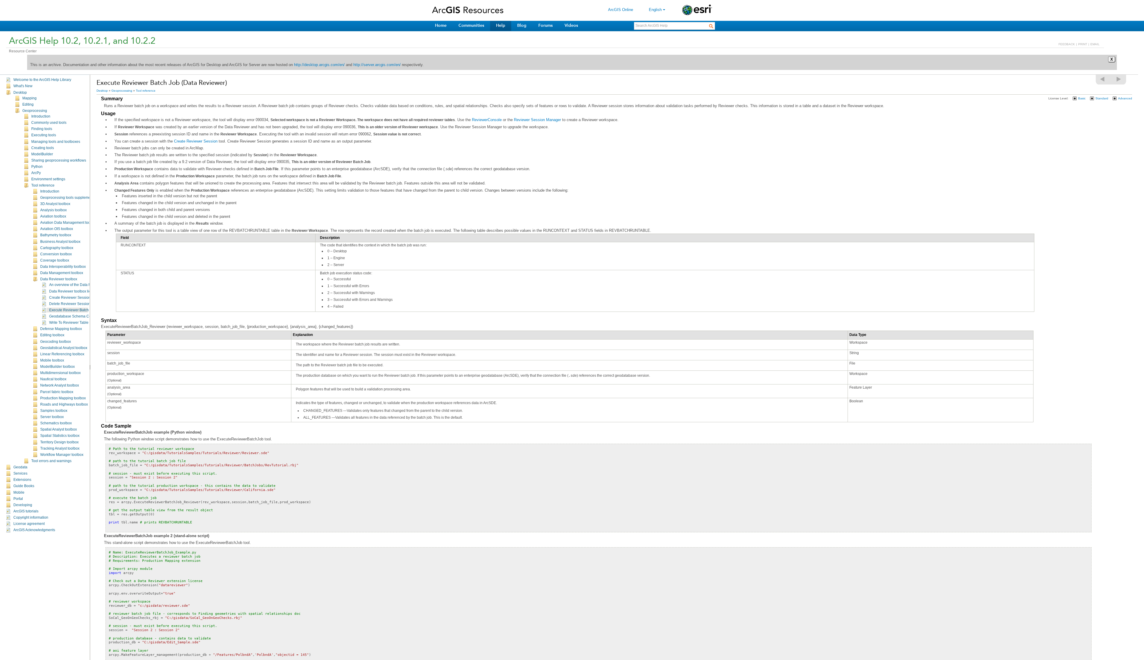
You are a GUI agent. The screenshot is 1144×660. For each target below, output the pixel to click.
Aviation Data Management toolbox (68, 222)
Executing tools (43, 135)
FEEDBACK (1066, 44)
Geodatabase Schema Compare (75, 316)
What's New (22, 86)
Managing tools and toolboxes (55, 141)
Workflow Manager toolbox (61, 454)
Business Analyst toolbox (60, 241)
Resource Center (23, 51)
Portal (18, 499)
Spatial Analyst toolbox (58, 429)
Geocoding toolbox (55, 341)
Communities (471, 25)
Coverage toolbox (54, 260)
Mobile (18, 492)
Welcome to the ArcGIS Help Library (42, 80)
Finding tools (41, 129)
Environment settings (48, 179)
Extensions (22, 479)
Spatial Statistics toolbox (60, 435)
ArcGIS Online (620, 9)
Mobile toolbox (52, 360)
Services (20, 473)
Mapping (29, 98)
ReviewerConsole (487, 120)
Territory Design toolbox (59, 442)
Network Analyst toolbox (59, 385)
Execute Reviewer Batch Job (72, 310)
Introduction (40, 116)
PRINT (1082, 44)
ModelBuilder (42, 154)
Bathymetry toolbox (55, 235)
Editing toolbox (52, 335)
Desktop (20, 92)
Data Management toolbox (61, 273)
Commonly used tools (48, 122)
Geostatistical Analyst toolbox (63, 348)
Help (500, 25)
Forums (545, 25)
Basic (1082, 98)
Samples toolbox (53, 410)
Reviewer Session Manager (537, 120)
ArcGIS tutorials (25, 511)
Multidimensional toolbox (60, 373)
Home (441, 25)
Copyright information (30, 517)
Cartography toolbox (56, 248)
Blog (521, 25)
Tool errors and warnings (51, 461)
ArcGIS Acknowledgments (34, 530)
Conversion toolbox (56, 254)
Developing (22, 505)
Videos (571, 25)
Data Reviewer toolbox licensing (75, 291)
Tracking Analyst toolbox (60, 448)
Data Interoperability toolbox (63, 266)
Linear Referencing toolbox (62, 354)
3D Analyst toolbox (55, 204)
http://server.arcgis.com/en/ (377, 64)
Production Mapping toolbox (63, 398)
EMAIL (1095, 44)
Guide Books (23, 486)
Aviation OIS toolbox (56, 229)
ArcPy (36, 173)
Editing (28, 104)
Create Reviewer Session (70, 297)
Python (37, 166)
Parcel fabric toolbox (56, 392)
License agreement (29, 524)
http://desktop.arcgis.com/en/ (319, 64)
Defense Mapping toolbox (61, 329)
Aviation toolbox (53, 216)
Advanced (1125, 98)
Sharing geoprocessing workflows (58, 160)
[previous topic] (1102, 79)
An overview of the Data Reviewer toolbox (83, 285)
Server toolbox (52, 417)
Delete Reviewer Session (69, 304)
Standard (1101, 98)
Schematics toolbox (56, 423)
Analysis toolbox (53, 210)
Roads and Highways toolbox (64, 404)
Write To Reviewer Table (68, 322)
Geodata (20, 467)
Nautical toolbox (53, 379)
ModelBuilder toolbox (57, 366)
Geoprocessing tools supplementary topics (74, 197)
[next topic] (1119, 79)
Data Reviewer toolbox (58, 279)
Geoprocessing (34, 110)
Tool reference (43, 185)
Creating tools (42, 148)
